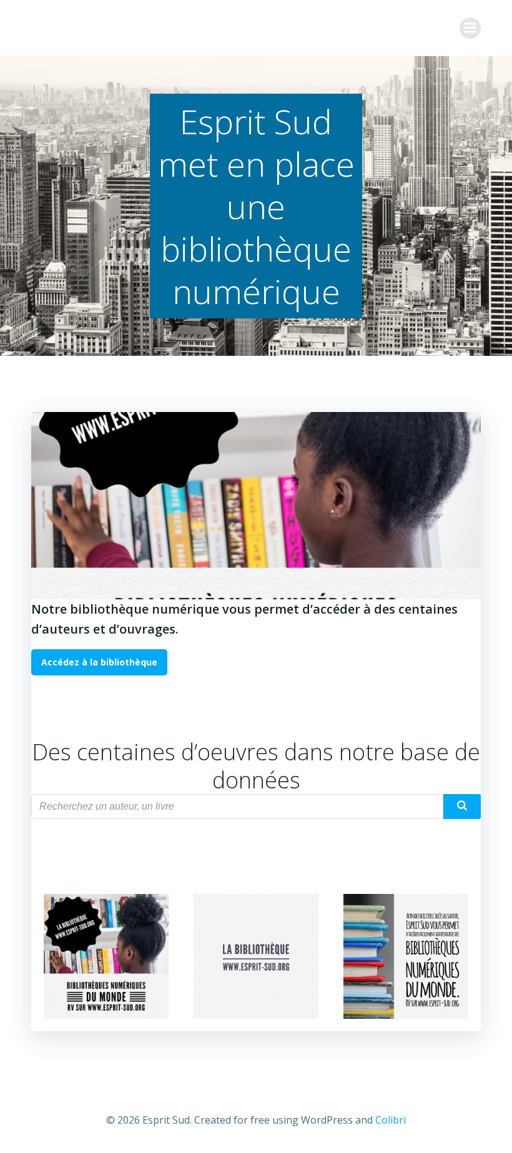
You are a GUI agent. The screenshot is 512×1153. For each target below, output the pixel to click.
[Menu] (470, 28)
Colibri (390, 1120)
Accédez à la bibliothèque (99, 662)
